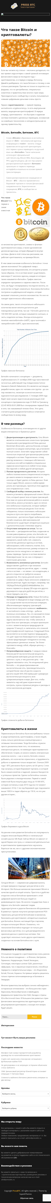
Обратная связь (26, 1198)
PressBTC (17, 1191)
